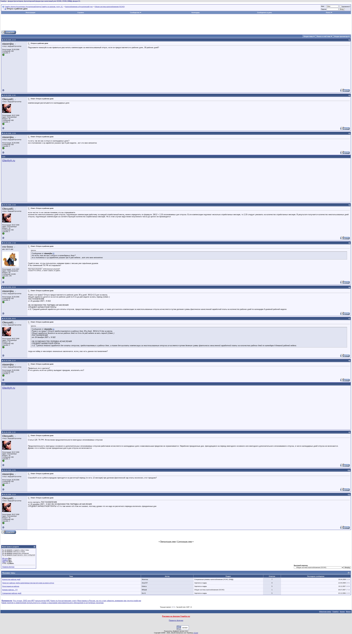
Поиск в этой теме (323, 36)
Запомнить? (346, 6)
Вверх (348, 611)
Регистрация (30, 12)
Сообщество (135, 12)
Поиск (328, 12)
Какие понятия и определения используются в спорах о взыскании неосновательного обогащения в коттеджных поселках (53, 603)
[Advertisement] (176, 22)
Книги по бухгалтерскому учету (63, 601)
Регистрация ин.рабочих (10, 586)
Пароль (323, 9)
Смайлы (5, 560)
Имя (322, 6)
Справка (80, 12)
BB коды (5, 558)
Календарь (196, 12)
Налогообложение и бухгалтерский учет (79, 6)
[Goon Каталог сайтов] (183, 629)
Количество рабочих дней (11, 579)
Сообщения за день (264, 12)
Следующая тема (184, 542)
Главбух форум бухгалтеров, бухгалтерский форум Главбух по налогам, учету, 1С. (34, 6)
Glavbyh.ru (8, 160)
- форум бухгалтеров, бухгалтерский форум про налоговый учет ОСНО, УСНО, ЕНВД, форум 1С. (40, 1)
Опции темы (308, 36)
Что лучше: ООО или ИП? (24, 601)
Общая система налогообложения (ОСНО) (110, 6)
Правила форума (8, 567)
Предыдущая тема (168, 542)
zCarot (195, 633)
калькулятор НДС (42, 601)
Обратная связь (325, 611)
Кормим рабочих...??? (10, 590)
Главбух (335, 611)
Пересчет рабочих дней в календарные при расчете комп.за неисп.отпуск (28, 583)
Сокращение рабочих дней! (11, 593)
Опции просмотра (341, 36)
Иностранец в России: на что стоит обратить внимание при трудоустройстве (109, 601)
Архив (342, 611)
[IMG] (4, 562)
